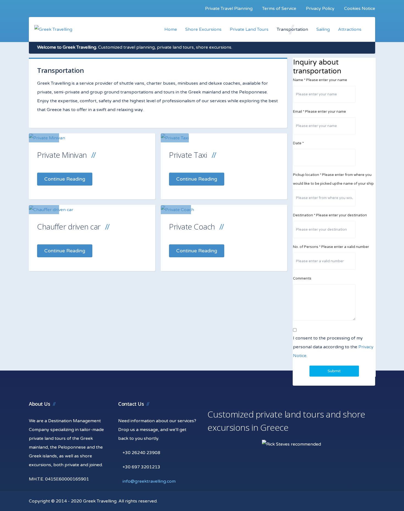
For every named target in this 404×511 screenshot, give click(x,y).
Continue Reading (64, 179)
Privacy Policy (320, 8)
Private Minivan (62, 155)
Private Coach (192, 226)
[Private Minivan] (47, 137)
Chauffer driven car (69, 226)
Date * (298, 143)
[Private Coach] (177, 209)
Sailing (323, 29)
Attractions (349, 29)
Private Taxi (188, 155)
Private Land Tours (249, 29)
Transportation (292, 29)
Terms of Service (279, 8)
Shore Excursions (203, 29)
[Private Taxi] (175, 137)
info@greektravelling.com (149, 481)
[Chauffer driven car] (51, 209)
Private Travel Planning (229, 8)
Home (170, 29)
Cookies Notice (359, 8)
